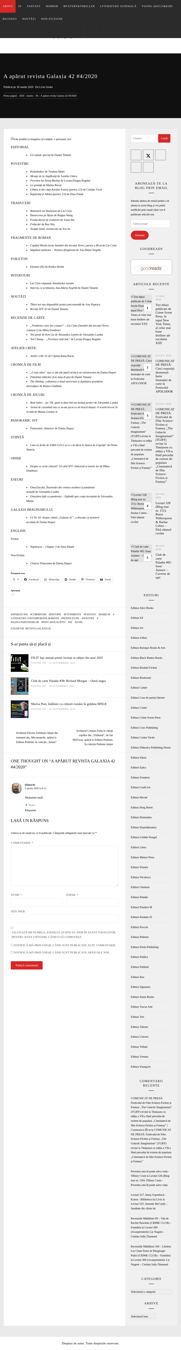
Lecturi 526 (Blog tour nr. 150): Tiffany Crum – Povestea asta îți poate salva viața (150, 1180)
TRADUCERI (20, 203)
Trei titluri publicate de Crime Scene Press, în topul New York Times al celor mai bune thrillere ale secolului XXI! (164, 324)
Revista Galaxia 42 (38, 628)
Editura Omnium (140, 887)
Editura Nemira (139, 867)
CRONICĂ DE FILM (26, 364)
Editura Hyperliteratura (143, 827)
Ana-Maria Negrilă (90, 249)
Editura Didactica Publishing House (151, 747)
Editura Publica (139, 956)
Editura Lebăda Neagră (144, 837)
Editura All (137, 617)
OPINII (16, 458)
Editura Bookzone (141, 677)
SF (20, 6)
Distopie (55, 614)
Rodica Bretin (56, 266)
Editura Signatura (140, 986)
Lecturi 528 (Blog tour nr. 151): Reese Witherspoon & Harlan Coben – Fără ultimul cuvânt (164, 518)
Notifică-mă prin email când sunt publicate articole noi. (61, 952)
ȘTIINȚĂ (17, 437)
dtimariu (30, 784)
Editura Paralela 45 (141, 917)
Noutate (88, 618)
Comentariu (22, 842)
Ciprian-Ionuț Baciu (63, 355)
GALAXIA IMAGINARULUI (31, 509)
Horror (52, 6)
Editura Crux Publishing (144, 727)
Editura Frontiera (140, 777)
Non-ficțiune (52, 19)
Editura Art (137, 627)
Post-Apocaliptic (54, 622)
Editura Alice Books (142, 607)
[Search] (90, 31)
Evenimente (73, 614)
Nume (16, 894)
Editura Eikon (138, 757)
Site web (18, 911)
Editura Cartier (139, 687)
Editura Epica (138, 767)
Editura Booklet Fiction (144, 667)
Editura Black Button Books (146, 657)
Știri (79, 622)
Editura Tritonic (139, 1026)
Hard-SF (105, 614)
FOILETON (19, 259)
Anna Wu (69, 219)
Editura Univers (139, 1036)
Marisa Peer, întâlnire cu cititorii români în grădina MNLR (69, 704)
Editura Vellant (139, 1046)
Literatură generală (118, 6)
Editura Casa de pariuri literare (148, 697)
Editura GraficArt (140, 787)
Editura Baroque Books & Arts (148, 647)
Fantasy (34, 6)
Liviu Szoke (46, 86)
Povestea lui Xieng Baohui (45, 180)
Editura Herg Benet (142, 807)
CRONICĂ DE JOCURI (27, 395)
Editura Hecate (139, 797)
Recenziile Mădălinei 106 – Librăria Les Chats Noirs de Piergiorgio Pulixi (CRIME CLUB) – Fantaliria (151, 1251)
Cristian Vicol (94, 189)
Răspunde (30, 810)
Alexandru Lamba (93, 334)
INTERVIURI (20, 275)
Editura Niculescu (141, 877)
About (8, 6)
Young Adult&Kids (157, 6)
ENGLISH (18, 531)
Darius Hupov (108, 372)
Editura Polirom (139, 936)
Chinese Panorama (41, 563)
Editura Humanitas (141, 817)
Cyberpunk (38, 614)
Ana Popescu (92, 304)
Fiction (15, 538)
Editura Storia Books (142, 996)
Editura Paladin (139, 897)
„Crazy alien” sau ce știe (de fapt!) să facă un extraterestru (63, 372)
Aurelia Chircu (69, 176)
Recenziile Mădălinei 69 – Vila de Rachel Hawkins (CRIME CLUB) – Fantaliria (151, 1223)
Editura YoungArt (141, 1066)
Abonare (140, 235)
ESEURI (17, 479)
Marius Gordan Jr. (48, 411)
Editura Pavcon (139, 927)
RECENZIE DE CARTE (28, 318)
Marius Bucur (54, 185)
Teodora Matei (56, 171)
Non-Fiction (17, 555)
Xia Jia (66, 228)
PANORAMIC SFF (24, 420)
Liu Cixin (66, 210)
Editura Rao (137, 976)
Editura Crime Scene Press (145, 717)
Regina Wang (65, 215)
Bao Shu (50, 224)
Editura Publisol (140, 966)
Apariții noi (20, 614)
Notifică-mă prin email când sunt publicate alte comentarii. (65, 945)
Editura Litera (138, 847)
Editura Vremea (139, 1056)
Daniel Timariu (62, 155)
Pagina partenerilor (25, 622)
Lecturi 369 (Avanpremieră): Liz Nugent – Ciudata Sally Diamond (148, 1232)
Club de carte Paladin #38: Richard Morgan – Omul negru (68, 681)
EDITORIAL (20, 147)
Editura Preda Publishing (145, 947)
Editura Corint (139, 707)
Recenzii (10, 19)
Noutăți (29, 19)
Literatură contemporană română (35, 618)
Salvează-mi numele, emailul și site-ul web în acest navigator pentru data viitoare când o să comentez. (63, 934)
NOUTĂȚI (18, 296)
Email (72, 894)
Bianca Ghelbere (52, 386)
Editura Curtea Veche (143, 737)
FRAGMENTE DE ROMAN (31, 238)
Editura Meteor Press (142, 857)
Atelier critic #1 (39, 355)
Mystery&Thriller (79, 6)
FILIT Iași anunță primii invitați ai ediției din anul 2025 (67, 657)
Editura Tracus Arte (142, 1006)
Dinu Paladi (76, 194)
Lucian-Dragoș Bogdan (77, 180)
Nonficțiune (71, 618)
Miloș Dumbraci (51, 330)
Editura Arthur (139, 637)
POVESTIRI (19, 163)
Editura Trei (137, 1016)
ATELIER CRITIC (24, 348)
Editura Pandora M (141, 907)
